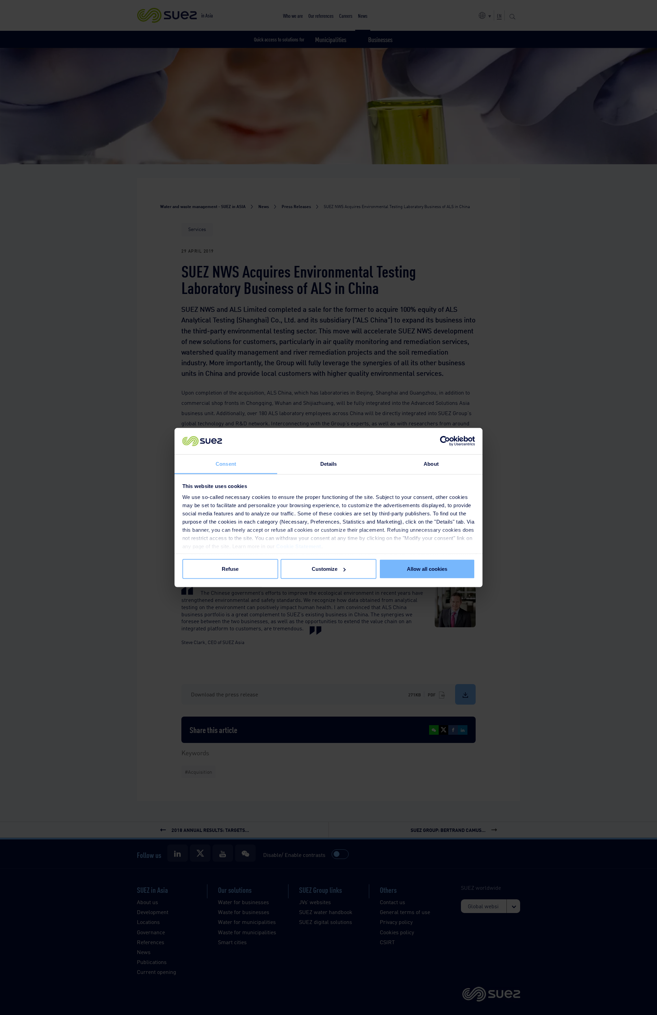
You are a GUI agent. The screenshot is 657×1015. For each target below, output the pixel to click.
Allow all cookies (427, 569)
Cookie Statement (298, 546)
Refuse (230, 569)
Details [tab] (328, 463)
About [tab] (431, 463)
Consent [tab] (226, 463)
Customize (324, 569)
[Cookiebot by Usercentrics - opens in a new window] (445, 441)
